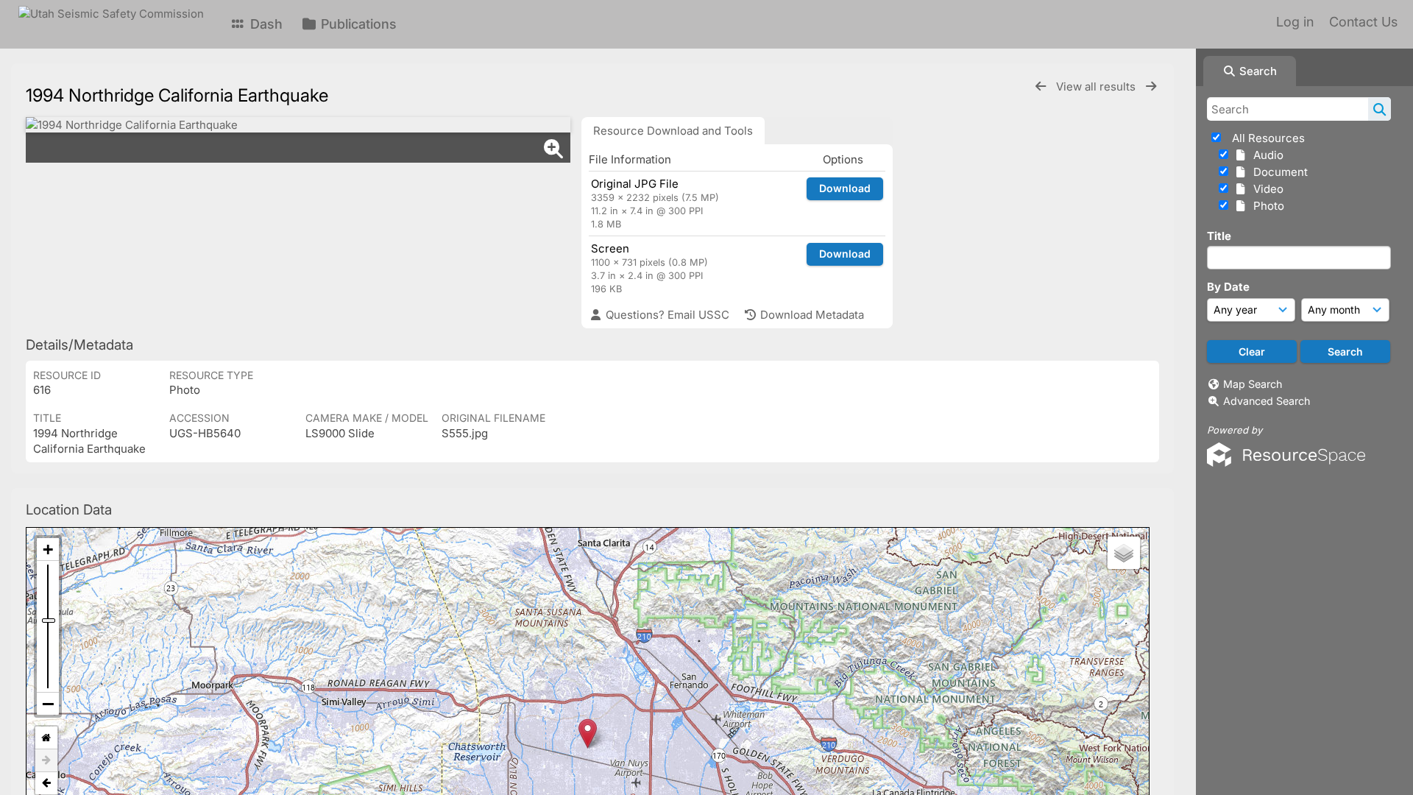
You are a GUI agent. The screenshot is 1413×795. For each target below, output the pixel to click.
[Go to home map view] (46, 738)
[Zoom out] (48, 704)
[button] (587, 733)
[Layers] (1124, 553)
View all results (1097, 86)
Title (1219, 236)
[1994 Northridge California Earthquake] (298, 124)
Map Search (1252, 384)
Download (845, 188)
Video (1265, 189)
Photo (1265, 206)
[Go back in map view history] (46, 783)
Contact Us (1363, 21)
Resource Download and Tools (673, 131)
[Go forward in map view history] (46, 760)
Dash (265, 24)
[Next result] (1151, 86)
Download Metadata (810, 315)
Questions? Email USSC (666, 315)
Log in (1295, 21)
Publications (357, 24)
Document (1277, 172)
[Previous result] (1041, 86)
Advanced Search (1266, 401)
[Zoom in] (48, 549)
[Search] (1379, 109)
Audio (1265, 155)
